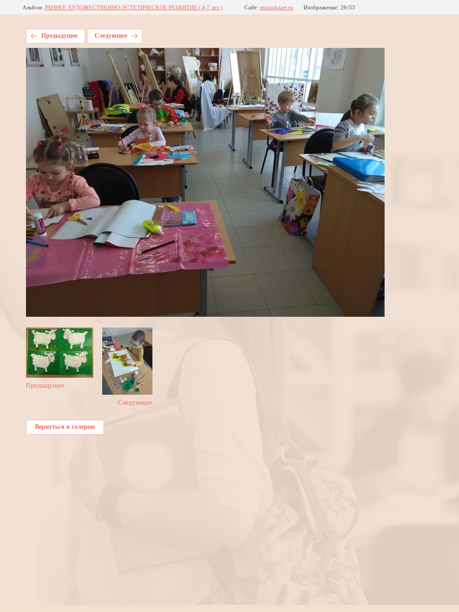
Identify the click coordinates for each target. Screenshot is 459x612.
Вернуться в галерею (65, 426)
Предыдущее (59, 35)
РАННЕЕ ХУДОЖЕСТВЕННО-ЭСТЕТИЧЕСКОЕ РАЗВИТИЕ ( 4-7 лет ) (133, 7)
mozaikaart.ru (276, 7)
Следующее (111, 35)
